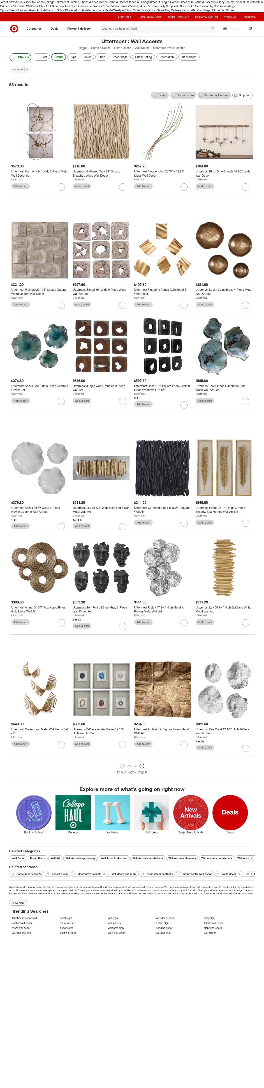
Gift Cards (196, 6)
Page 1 (121, 772)
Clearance (23, 10)
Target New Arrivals (12, 2)
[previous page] (122, 766)
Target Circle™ (125, 16)
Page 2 (132, 772)
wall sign (113, 918)
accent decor (60, 873)
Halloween (61, 2)
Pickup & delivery (79, 28)
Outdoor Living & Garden (164, 2)
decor (160, 887)
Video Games (120, 6)
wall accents (147, 887)
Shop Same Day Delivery (165, 10)
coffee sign (162, 923)
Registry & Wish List (206, 16)
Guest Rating (143, 57)
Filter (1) (23, 57)
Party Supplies (168, 6)
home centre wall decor (197, 873)
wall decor (210, 932)
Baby (221, 2)
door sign (209, 918)
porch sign (66, 918)
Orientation (166, 57)
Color (87, 57)
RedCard (197, 10)
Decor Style (120, 57)
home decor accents (29, 873)
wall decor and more (124, 873)
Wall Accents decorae (114, 858)
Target (83, 48)
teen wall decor (117, 932)
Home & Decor (117, 2)
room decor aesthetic (160, 873)
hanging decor (164, 927)
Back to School (34, 2)
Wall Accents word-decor (148, 858)
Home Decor (122, 48)
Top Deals (82, 10)
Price (101, 57)
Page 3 (142, 772)
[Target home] (14, 28)
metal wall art (67, 923)
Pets (15, 6)
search (213, 29)
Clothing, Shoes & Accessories (88, 2)
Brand (59, 57)
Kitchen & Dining (137, 2)
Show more (18, 902)
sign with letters (213, 927)
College (49, 2)
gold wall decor (68, 932)
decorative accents (89, 873)
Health (22, 6)
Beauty (229, 2)
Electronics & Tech (99, 6)
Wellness (32, 6)
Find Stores (227, 10)
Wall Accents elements (182, 858)
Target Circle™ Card (150, 16)
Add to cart (20, 186)
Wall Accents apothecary (81, 858)
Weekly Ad (119, 10)
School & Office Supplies (53, 6)
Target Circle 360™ (178, 16)
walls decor (229, 873)
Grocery (185, 2)
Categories (34, 28)
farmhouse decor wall (24, 918)
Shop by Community (216, 6)
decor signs (66, 927)
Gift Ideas (183, 6)
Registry (186, 10)
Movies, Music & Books (144, 6)
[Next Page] (251, 57)
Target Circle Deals (100, 10)
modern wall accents (63, 893)
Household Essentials (204, 2)
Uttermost (16, 179)
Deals (13, 10)
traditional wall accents (39, 893)
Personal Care (243, 2)
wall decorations (21, 932)
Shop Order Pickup (138, 10)
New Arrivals (38, 10)
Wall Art (55, 858)
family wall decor (213, 923)
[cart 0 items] (250, 29)
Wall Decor (142, 48)
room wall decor (21, 927)
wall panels (114, 923)
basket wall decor (22, 923)
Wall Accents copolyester (216, 858)
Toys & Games (78, 6)
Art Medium (188, 57)
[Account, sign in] (232, 29)
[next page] (142, 766)
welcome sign (116, 927)
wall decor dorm (165, 918)
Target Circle (211, 10)
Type (73, 57)
